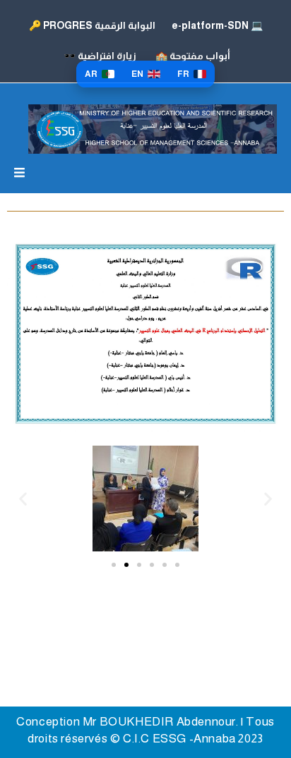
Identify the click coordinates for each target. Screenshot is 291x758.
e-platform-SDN (216, 25)
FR (183, 74)
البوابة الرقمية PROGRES (92, 25)
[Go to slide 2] (126, 565)
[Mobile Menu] (19, 173)
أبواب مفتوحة (192, 55)
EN (137, 74)
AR (91, 74)
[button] (23, 499)
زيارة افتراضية (100, 55)
